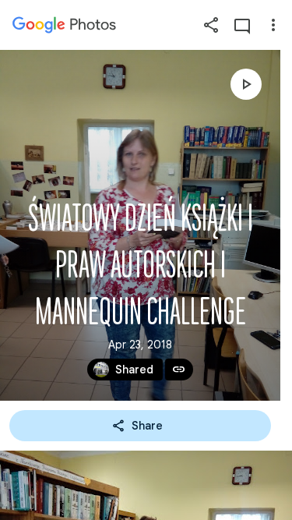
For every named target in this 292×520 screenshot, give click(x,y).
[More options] (273, 25)
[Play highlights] (246, 84)
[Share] (211, 25)
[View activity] (242, 25)
